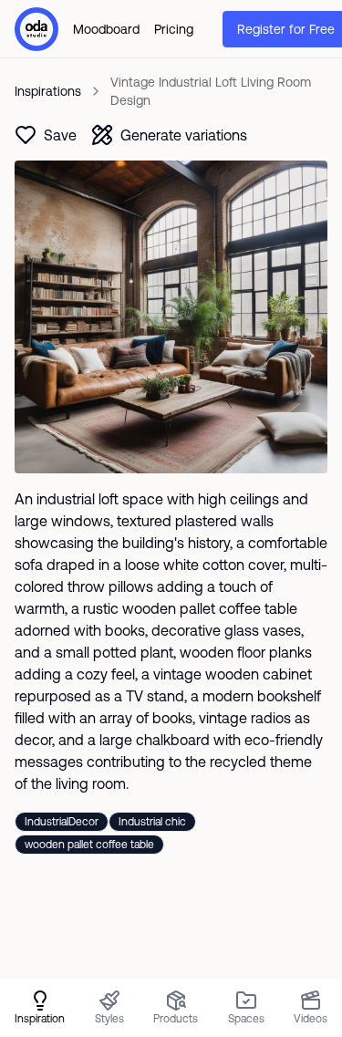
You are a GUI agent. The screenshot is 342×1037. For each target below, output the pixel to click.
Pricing (173, 29)
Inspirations (48, 91)
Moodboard (106, 29)
